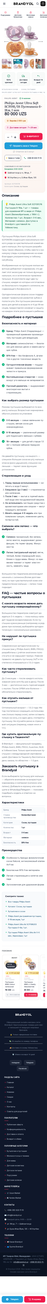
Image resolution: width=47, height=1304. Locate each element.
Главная (10, 1082)
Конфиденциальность (16, 1129)
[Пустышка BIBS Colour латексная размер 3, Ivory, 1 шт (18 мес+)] (11, 963)
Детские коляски (14, 1180)
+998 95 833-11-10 (34, 158)
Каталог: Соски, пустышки (20, 906)
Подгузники (12, 1175)
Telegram (29, 1063)
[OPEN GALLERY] (22, 42)
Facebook (23, 1068)
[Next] (40, 41)
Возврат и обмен (14, 1139)
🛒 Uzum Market (13, 1193)
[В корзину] (34, 1299)
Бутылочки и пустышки (17, 1151)
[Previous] (6, 41)
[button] (31, 995)
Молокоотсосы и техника (18, 1156)
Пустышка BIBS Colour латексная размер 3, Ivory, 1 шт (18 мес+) (10, 984)
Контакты (11, 1107)
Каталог (10, 1087)
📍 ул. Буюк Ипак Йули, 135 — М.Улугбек (21, 1229)
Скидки (10, 1097)
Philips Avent (11, 98)
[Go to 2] (18, 64)
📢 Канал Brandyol (14, 1242)
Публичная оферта (15, 1125)
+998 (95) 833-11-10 (15, 1210)
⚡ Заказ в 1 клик (13, 158)
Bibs (7, 976)
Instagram (16, 1063)
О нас (9, 1102)
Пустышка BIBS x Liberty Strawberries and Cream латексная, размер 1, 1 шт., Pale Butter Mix (30, 984)
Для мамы (11, 1161)
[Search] (37, 3)
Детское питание (14, 1170)
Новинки (10, 1092)
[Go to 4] (40, 64)
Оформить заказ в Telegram (25, 146)
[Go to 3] (29, 64)
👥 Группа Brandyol (15, 1247)
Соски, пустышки (28, 89)
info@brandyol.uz (14, 1215)
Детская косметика (15, 1166)
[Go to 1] (7, 64)
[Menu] (4, 3)
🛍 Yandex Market (14, 1198)
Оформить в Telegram (12, 1299)
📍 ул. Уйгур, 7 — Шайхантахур (17, 1224)
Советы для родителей (17, 1111)
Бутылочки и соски (10, 89)
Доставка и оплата (15, 1134)
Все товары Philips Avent (19, 902)
